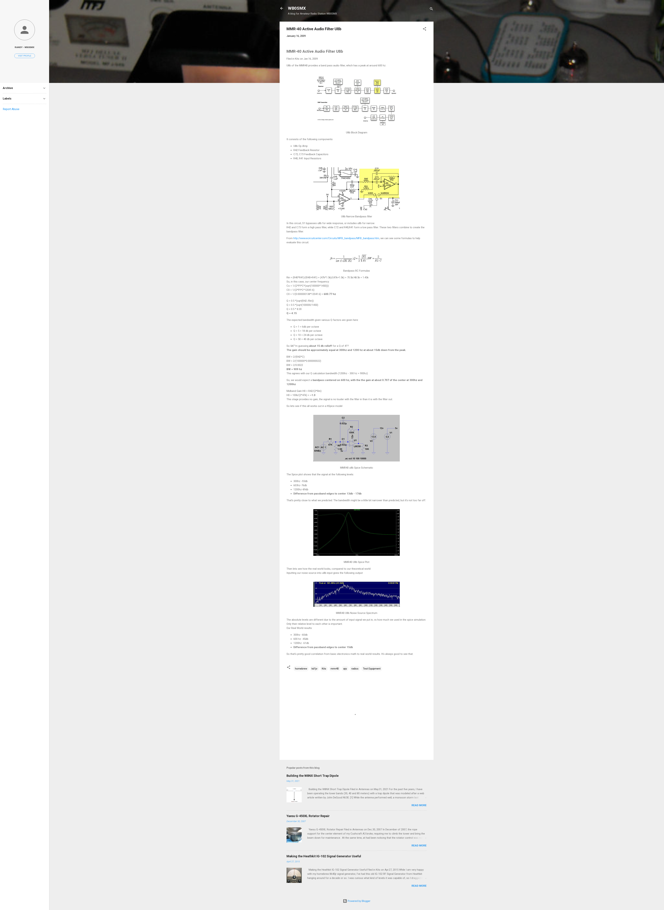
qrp (345, 668)
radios (354, 668)
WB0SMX (297, 8)
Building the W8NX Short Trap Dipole (313, 775)
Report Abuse (11, 109)
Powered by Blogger (358, 901)
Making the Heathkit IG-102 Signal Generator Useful (324, 856)
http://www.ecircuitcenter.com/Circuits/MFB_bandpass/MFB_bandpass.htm (336, 238)
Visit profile (24, 56)
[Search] (431, 9)
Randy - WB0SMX (24, 47)
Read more (419, 805)
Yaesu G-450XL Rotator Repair (308, 816)
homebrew (301, 668)
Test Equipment (372, 668)
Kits (324, 668)
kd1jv (314, 668)
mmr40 (335, 668)
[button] (424, 29)
